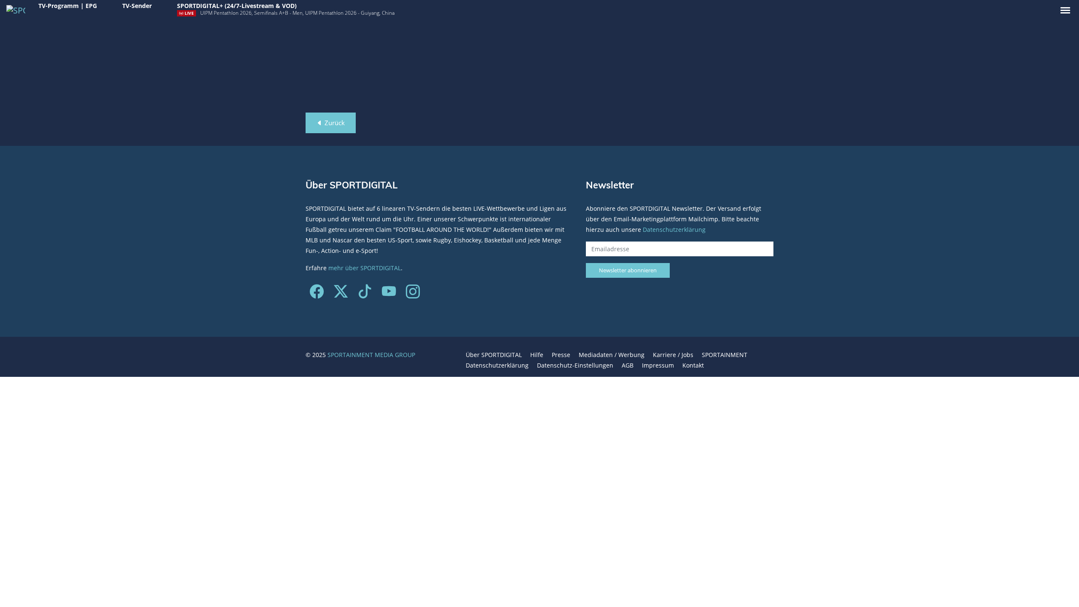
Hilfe (536, 355)
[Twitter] (341, 294)
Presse (561, 355)
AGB (627, 365)
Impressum (658, 365)
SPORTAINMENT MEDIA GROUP (371, 355)
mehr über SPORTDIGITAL (364, 268)
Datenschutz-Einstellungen (575, 365)
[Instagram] (413, 294)
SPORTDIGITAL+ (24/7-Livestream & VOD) (237, 6)
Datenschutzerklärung (674, 230)
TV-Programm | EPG (67, 6)
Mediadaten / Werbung (611, 355)
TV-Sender (137, 6)
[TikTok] (365, 294)
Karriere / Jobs (673, 355)
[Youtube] (389, 294)
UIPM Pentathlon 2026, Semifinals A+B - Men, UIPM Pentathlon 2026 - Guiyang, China (297, 12)
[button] (1065, 10)
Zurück (334, 122)
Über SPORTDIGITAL (494, 355)
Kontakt (693, 365)
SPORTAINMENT (724, 355)
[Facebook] (317, 294)
